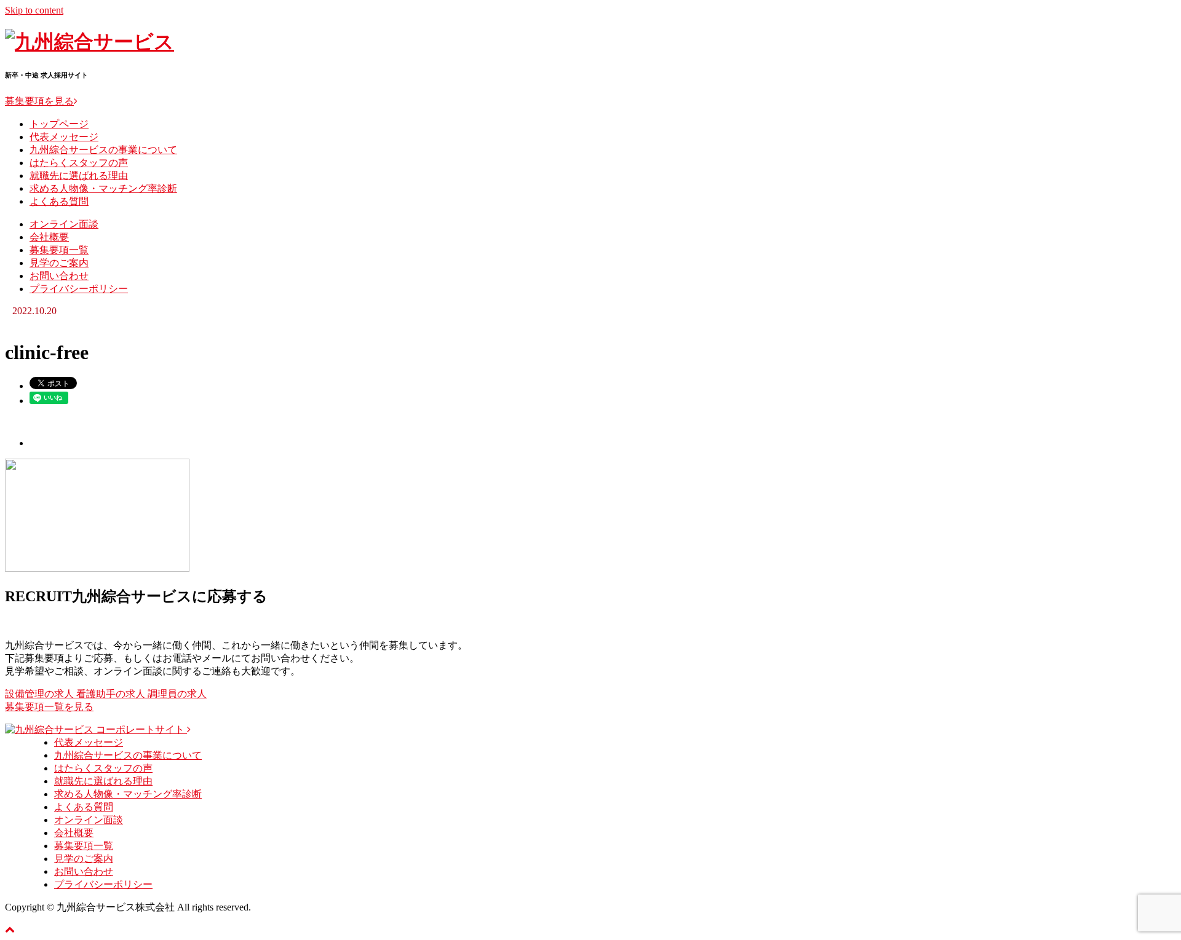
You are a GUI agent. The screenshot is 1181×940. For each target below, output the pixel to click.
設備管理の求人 (40, 694)
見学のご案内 (59, 263)
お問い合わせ (59, 276)
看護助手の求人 (112, 694)
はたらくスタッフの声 (79, 162)
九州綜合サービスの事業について (103, 149)
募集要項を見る (39, 101)
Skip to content (34, 10)
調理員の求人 (177, 694)
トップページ (59, 124)
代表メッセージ (64, 137)
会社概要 (49, 237)
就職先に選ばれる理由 (79, 175)
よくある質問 (59, 201)
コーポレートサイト (141, 729)
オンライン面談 (64, 224)
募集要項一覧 (59, 250)
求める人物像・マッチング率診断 (103, 188)
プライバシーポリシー (79, 288)
